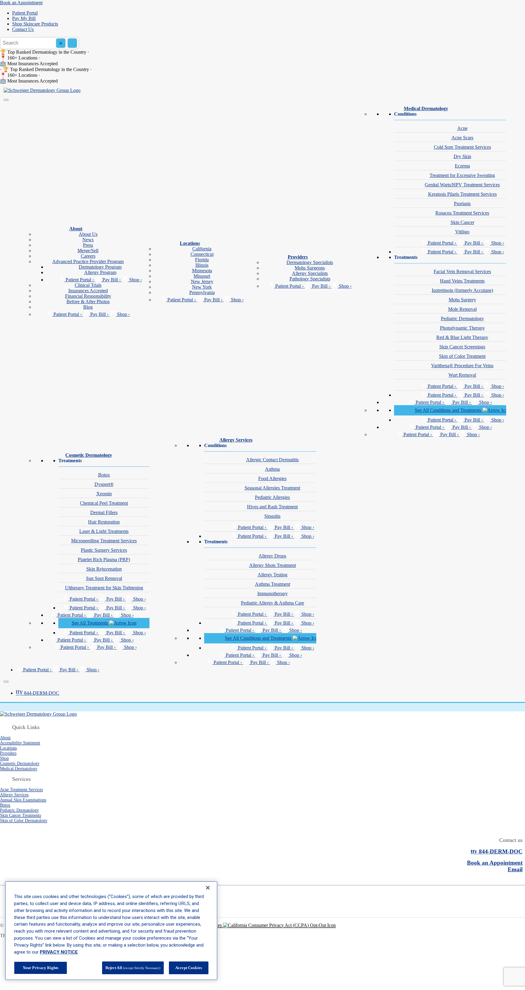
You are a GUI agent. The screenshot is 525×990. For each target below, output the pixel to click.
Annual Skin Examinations (23, 799)
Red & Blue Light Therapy (462, 337)
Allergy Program (100, 272)
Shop (4, 758)
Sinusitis (272, 516)
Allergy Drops (272, 555)
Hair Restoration (104, 521)
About (75, 228)
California (201, 248)
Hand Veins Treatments (462, 280)
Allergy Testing (272, 574)
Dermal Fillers (104, 512)
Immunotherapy (272, 593)
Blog (88, 307)
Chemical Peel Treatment (104, 503)
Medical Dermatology (426, 108)
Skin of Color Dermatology (23, 820)
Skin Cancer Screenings (462, 346)
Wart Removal (462, 375)
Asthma (272, 469)
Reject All (132, 967)
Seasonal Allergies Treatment (272, 487)
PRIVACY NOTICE (59, 952)
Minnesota (202, 270)
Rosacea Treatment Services (462, 212)
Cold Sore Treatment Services (462, 147)
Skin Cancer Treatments (20, 815)
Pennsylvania (202, 292)
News (88, 239)
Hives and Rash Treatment (272, 506)
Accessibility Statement (20, 742)
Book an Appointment (21, 2)
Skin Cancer (462, 222)
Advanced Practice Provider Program (88, 261)
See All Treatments (90, 623)
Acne (462, 128)
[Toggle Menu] (6, 100)
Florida (202, 259)
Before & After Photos (88, 301)
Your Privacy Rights (40, 967)
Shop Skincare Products (35, 23)
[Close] (6, 682)
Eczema (462, 165)
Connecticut (202, 254)
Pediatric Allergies (272, 497)
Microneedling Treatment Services (104, 540)
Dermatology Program (100, 267)
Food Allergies (272, 478)
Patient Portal (25, 12)
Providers (298, 256)
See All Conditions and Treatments (448, 410)
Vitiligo (462, 231)
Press (88, 245)
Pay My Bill (24, 18)
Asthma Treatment (272, 584)
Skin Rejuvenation (104, 568)
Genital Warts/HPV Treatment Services (462, 184)
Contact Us (23, 29)
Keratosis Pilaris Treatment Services (462, 194)
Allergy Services (235, 439)
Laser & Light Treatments (104, 531)
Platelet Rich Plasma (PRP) (104, 559)
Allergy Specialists (310, 273)
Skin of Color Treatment (462, 356)
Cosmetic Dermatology (88, 455)
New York (202, 287)
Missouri (202, 276)
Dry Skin (462, 156)
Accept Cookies (188, 967)
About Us (88, 234)
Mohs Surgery (462, 299)
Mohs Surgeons (310, 267)
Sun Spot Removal (104, 578)
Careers (88, 256)
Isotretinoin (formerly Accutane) (462, 290)
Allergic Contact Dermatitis (272, 459)
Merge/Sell (87, 250)
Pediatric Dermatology (462, 318)
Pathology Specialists (310, 278)
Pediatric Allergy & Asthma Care (272, 602)
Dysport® (104, 484)
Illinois (201, 265)
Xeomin (104, 493)
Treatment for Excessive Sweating (462, 175)
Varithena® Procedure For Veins (462, 365)
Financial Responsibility (88, 296)
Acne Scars (462, 137)
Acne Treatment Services (21, 789)
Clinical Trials (88, 285)
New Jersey (202, 281)
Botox (104, 474)
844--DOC (37, 693)
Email (515, 869)
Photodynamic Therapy (462, 328)
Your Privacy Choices (201, 925)
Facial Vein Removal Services (462, 271)
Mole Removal (462, 309)
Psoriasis (462, 203)
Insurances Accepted (88, 290)
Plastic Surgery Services (104, 550)
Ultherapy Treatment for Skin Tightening (104, 587)
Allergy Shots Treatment (272, 565)
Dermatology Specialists (310, 262)
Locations (190, 243)
